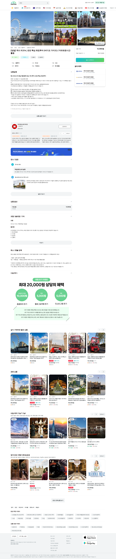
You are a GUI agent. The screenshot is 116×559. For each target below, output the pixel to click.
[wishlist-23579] (103, 419)
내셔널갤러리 (70, 514)
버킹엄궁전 (31, 527)
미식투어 (78, 518)
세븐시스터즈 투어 (49, 514)
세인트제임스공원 (61, 527)
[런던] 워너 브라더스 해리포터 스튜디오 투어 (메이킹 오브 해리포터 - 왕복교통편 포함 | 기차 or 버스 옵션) (39, 442)
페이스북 (68, 536)
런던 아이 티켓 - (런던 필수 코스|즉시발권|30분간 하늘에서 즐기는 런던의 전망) (19, 442)
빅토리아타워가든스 (48, 527)
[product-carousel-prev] (60, 133)
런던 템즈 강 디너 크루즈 (93, 441)
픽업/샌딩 (20, 518)
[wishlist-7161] (84, 334)
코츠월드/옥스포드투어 (18, 514)
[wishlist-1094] (46, 461)
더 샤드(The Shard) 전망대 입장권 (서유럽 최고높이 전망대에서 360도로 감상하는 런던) (58, 442)
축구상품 (28, 518)
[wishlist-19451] (65, 334)
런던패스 (36, 518)
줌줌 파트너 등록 (89, 2)
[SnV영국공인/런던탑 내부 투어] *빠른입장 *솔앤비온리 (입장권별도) (77, 399)
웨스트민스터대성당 (97, 527)
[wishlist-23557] (65, 419)
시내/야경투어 (96, 514)
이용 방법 (53, 538)
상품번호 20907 (31, 47)
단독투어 (70, 518)
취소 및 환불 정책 (54, 545)
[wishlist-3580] (103, 376)
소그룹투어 (95, 518)
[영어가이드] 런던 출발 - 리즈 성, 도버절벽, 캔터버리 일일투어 (96, 399)
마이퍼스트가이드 (23, 124)
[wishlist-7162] (103, 334)
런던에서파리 (51, 518)
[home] (13, 3)
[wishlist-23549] (26, 419)
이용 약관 (53, 540)
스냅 (13, 518)
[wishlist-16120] (65, 376)
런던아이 (14, 527)
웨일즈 (37, 507)
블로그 (68, 540)
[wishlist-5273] (84, 376)
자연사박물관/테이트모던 (83, 514)
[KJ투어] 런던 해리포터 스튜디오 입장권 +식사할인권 (19, 484)
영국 (12, 47)
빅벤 (38, 527)
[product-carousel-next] (63, 133)
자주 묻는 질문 (54, 550)
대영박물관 (60, 514)
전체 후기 (68, 543)
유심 (43, 518)
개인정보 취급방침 (54, 543)
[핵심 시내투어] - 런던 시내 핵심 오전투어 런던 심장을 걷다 (57, 357)
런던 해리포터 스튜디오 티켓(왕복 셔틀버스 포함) (76, 484)
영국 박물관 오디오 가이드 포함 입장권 (77, 442)
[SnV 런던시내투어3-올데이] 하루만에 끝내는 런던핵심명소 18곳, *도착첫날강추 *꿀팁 (19, 357)
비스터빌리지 (61, 518)
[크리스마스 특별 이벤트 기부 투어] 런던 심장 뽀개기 (57, 399)
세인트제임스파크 (73, 527)
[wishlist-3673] (26, 461)
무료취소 (22, 527)
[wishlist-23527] (46, 419)
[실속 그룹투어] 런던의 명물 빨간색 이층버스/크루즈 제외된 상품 (96, 357)
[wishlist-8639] (84, 461)
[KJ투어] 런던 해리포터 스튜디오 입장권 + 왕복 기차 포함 (58, 484)
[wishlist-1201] (103, 461)
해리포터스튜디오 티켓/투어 (34, 514)
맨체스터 (32, 507)
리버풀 (26, 507)
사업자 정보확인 (66, 555)
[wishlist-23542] (84, 419)
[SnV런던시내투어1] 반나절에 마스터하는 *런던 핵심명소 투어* (38, 357)
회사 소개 (53, 536)
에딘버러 (21, 507)
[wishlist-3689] (65, 461)
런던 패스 (32, 483)
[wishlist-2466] (26, 334)
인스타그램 (68, 538)
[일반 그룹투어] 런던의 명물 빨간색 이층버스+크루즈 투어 (77, 357)
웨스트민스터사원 (16, 530)
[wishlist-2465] (46, 334)
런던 (15, 47)
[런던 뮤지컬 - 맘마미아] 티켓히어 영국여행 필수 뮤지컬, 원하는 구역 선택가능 (95, 484)
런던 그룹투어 (21, 47)
